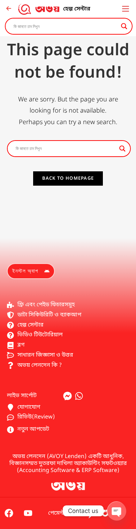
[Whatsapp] (79, 396)
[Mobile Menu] (125, 9)
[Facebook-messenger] (67, 396)
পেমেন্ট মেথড (63, 513)
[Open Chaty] (116, 510)
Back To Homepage (68, 178)
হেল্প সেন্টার (76, 9)
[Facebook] (8, 513)
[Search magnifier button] (124, 26)
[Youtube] (28, 513)
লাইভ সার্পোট (22, 396)
